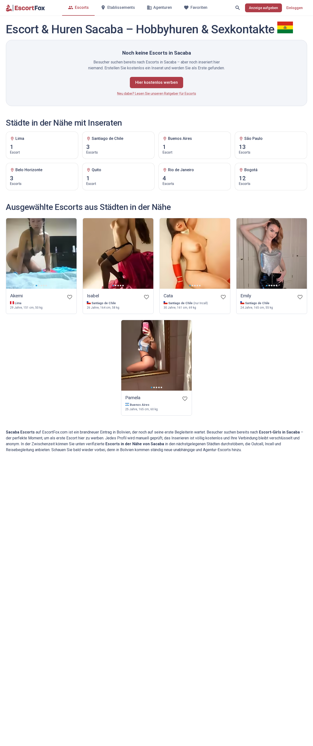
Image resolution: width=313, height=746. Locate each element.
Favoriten (198, 7)
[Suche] (238, 8)
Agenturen (162, 7)
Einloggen (294, 8)
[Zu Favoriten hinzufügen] (70, 297)
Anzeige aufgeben (263, 8)
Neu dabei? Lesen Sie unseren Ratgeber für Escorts (156, 94)
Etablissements (121, 7)
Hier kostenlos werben (156, 82)
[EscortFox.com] (25, 8)
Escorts (82, 7)
